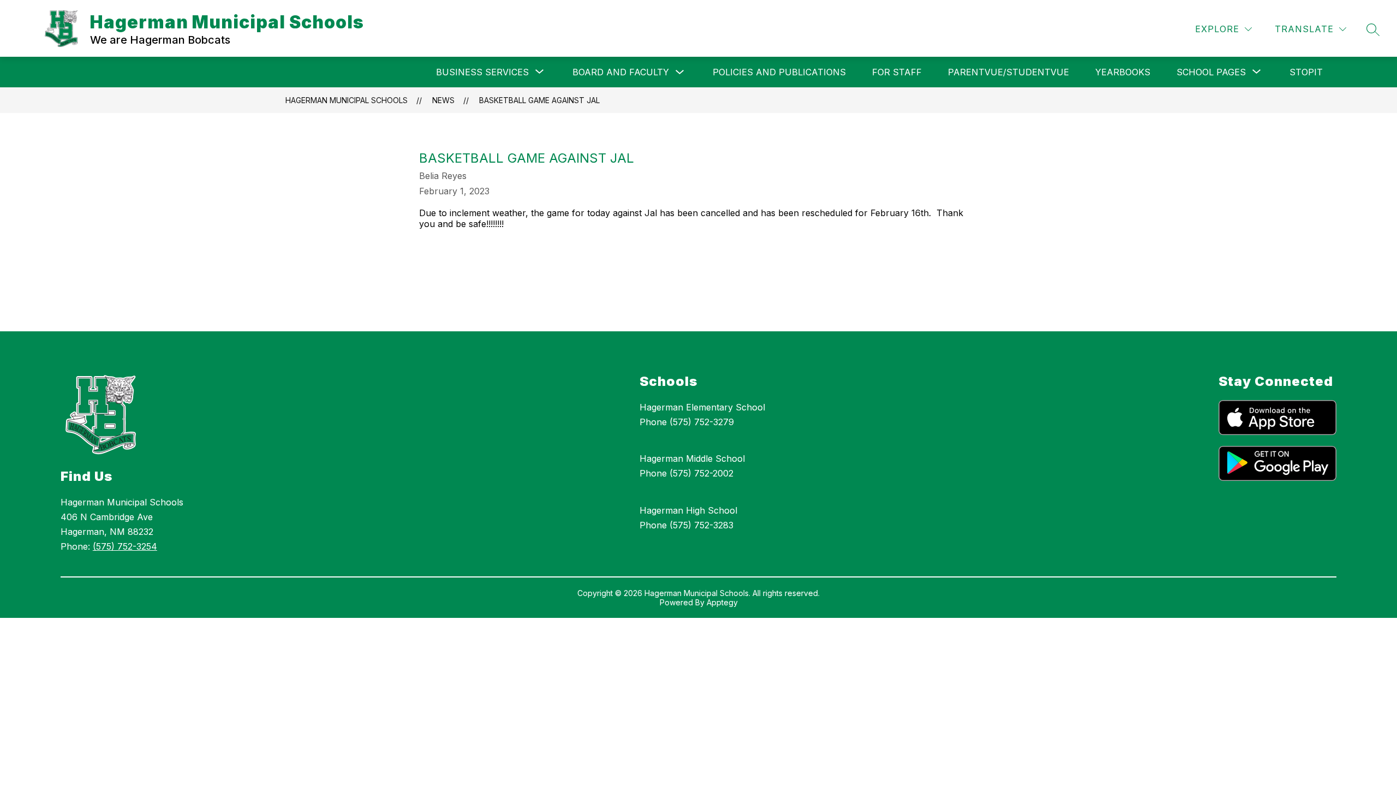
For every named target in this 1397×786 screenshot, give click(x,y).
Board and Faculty (620, 72)
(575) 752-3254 (125, 546)
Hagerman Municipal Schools (346, 100)
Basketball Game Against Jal (539, 100)
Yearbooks (1122, 72)
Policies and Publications (779, 72)
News (443, 100)
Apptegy (722, 602)
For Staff (897, 72)
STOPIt (1306, 72)
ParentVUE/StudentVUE (1008, 72)
